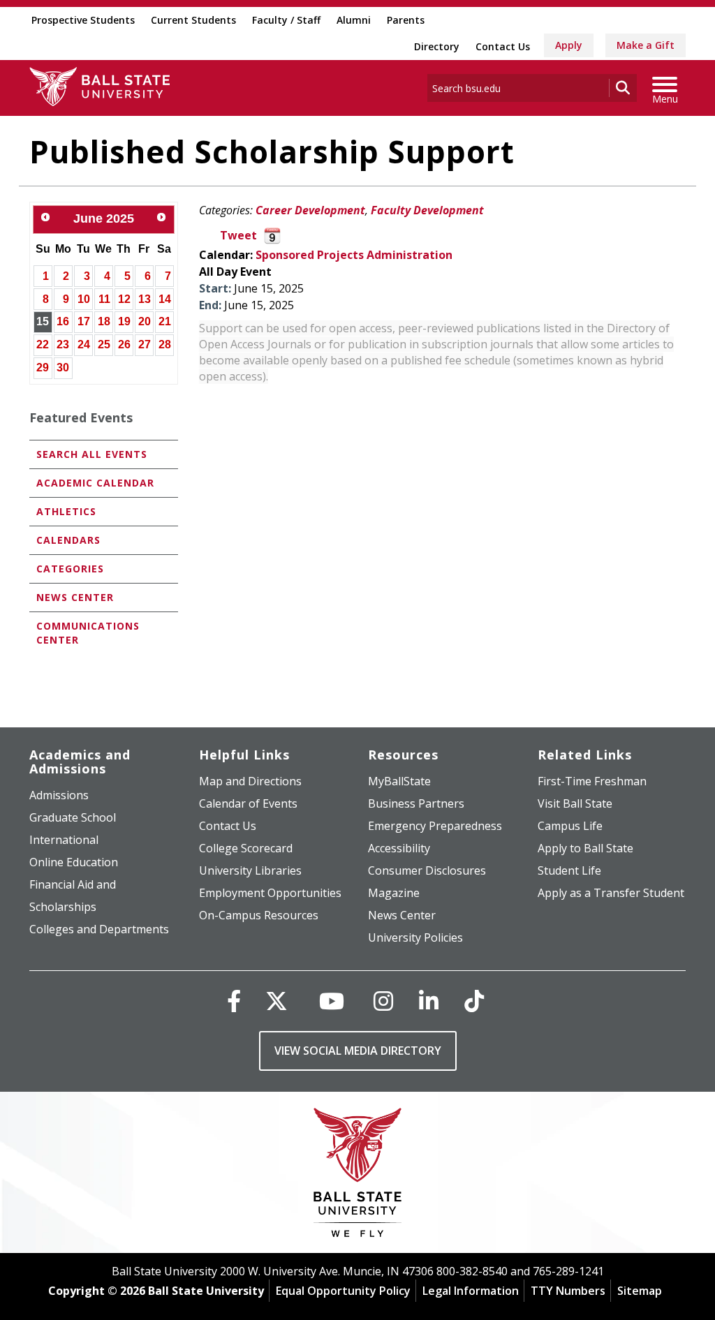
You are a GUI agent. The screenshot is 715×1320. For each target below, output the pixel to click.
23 (63, 344)
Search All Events (91, 454)
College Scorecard (246, 848)
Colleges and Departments (99, 929)
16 (63, 321)
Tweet (238, 235)
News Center (75, 597)
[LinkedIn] (428, 1001)
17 (84, 321)
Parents (406, 20)
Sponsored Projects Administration (354, 254)
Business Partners (416, 803)
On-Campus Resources (258, 915)
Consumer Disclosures (427, 870)
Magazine (394, 892)
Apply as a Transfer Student (611, 892)
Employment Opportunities (270, 892)
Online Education (73, 862)
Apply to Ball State (585, 848)
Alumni (354, 20)
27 (144, 344)
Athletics (66, 511)
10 (84, 299)
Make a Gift (646, 45)
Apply (568, 45)
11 (104, 299)
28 (165, 344)
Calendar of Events (248, 803)
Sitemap (639, 1290)
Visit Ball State (575, 803)
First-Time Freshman (592, 781)
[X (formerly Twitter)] (276, 1001)
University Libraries (250, 870)
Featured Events (81, 417)
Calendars (68, 540)
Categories (70, 568)
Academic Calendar (95, 482)
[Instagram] (383, 1001)
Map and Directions (250, 781)
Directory (436, 46)
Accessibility (399, 848)
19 (124, 321)
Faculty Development (427, 210)
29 (42, 367)
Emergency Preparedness (435, 825)
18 (104, 321)
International (63, 839)
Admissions (59, 795)
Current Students (193, 20)
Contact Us (503, 46)
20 (144, 321)
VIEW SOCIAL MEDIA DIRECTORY (357, 1050)
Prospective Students (83, 20)
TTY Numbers (568, 1290)
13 (144, 299)
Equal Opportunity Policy (343, 1290)
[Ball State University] (357, 1176)
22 (42, 344)
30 (63, 367)
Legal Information (470, 1290)
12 (124, 299)
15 (42, 321)
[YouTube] (331, 1001)
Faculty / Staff (286, 20)
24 (84, 344)
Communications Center (88, 632)
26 (124, 344)
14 (165, 299)
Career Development (310, 210)
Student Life (569, 870)
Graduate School (72, 817)
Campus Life (570, 825)
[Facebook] (234, 1001)
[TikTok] (474, 1001)
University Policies (415, 937)
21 (165, 321)
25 (104, 344)
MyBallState (399, 781)
